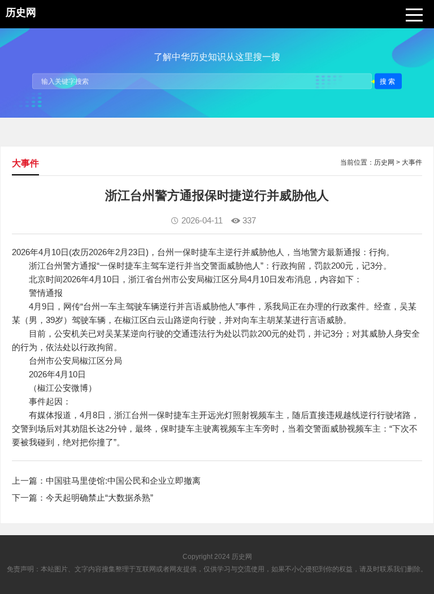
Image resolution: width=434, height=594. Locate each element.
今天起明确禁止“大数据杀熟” (99, 497)
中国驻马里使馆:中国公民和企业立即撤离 (123, 480)
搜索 (388, 81)
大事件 (412, 162)
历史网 (384, 162)
